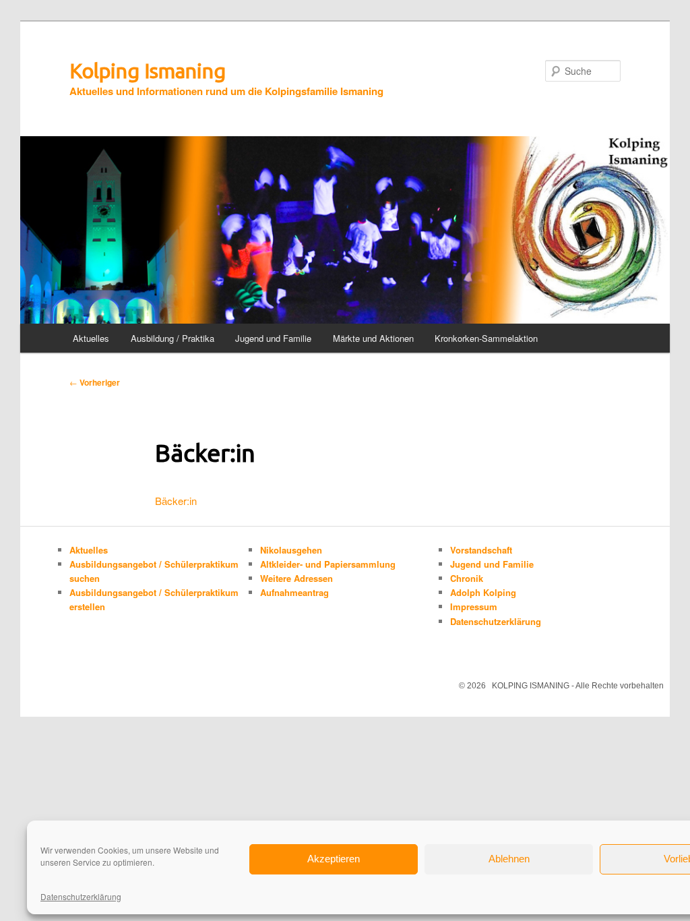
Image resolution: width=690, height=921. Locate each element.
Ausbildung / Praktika (172, 338)
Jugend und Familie (273, 338)
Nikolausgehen (291, 549)
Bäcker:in (176, 501)
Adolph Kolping (483, 592)
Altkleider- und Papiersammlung (328, 564)
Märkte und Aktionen (373, 338)
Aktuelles (91, 338)
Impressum (473, 606)
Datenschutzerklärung (80, 896)
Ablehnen (509, 858)
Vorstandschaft (481, 549)
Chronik (466, 578)
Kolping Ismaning (147, 70)
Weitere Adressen (296, 578)
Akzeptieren (333, 858)
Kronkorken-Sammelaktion (486, 338)
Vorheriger (94, 382)
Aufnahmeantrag (294, 592)
